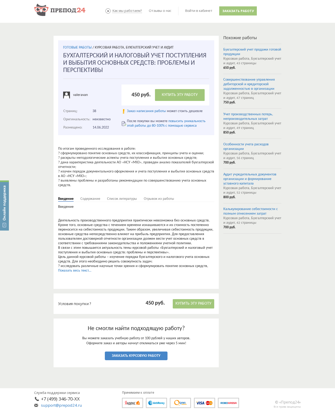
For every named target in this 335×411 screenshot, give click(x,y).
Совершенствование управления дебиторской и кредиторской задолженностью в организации (249, 84)
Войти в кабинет (198, 10)
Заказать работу (238, 11)
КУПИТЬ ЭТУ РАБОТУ (180, 95)
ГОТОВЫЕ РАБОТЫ (77, 47)
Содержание (90, 199)
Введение (66, 199)
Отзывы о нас (160, 10)
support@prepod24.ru (61, 405)
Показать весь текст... (74, 270)
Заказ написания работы (146, 111)
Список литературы (122, 199)
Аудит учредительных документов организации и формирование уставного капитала (249, 179)
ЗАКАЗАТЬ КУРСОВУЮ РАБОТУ (136, 356)
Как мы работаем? (127, 10)
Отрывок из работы (159, 199)
